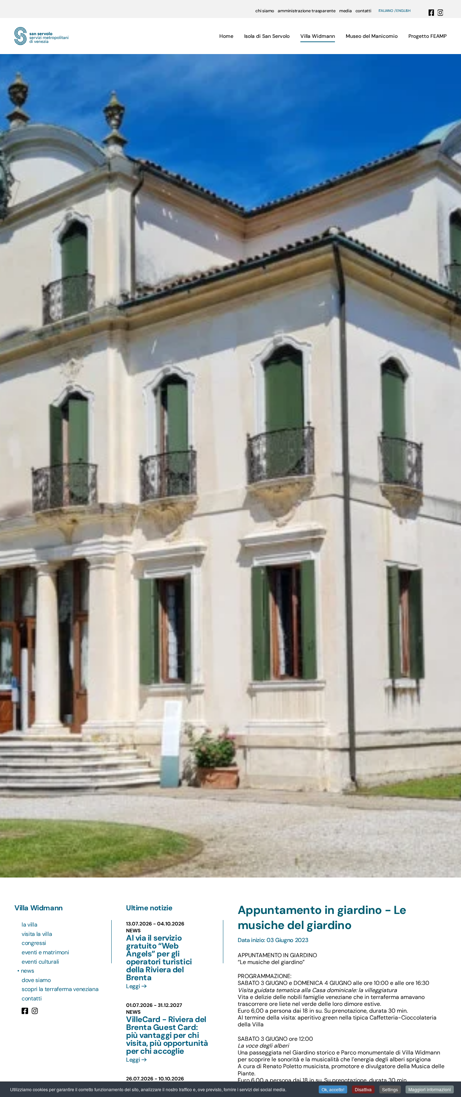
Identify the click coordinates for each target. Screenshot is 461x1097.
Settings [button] (390, 1089)
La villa (29, 924)
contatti (363, 10)
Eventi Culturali (40, 961)
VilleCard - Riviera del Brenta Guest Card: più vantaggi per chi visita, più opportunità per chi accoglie (167, 1035)
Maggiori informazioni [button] (429, 1089)
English (403, 11)
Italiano (386, 11)
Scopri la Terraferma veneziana (60, 989)
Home (226, 36)
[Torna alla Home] (41, 36)
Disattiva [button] (363, 1089)
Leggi (133, 986)
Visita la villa (37, 934)
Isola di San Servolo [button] (267, 36)
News (28, 970)
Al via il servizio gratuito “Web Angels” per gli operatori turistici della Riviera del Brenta (159, 958)
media (345, 10)
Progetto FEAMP (427, 36)
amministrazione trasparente (307, 10)
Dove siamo (36, 980)
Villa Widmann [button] (317, 36)
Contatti (31, 998)
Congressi (34, 943)
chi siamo (264, 10)
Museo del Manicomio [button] (372, 36)
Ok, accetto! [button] (333, 1089)
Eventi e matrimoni (45, 952)
